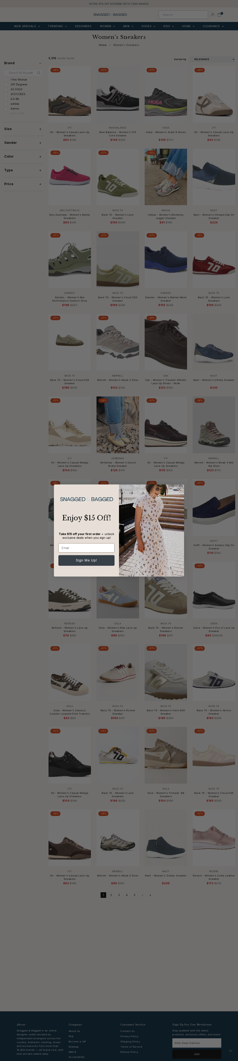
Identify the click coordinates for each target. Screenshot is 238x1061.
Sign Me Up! (86, 560)
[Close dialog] (179, 489)
